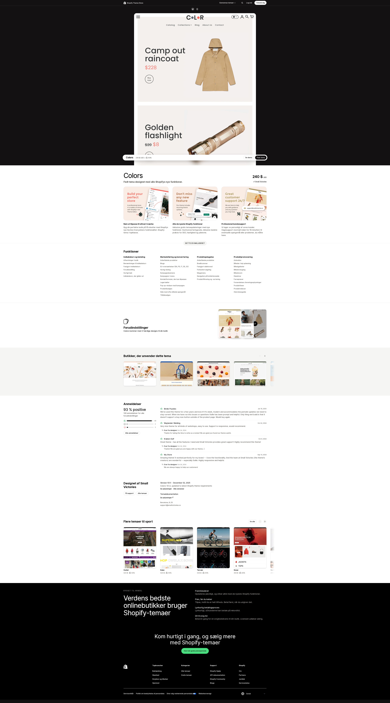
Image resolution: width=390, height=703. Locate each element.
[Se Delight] (229, 323)
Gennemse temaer (226, 3)
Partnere (242, 675)
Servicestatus (244, 683)
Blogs (212, 683)
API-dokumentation (217, 675)
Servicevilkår (129, 694)
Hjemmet (155, 683)
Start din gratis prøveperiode (195, 651)
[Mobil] (197, 9)
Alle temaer (142, 493)
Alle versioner (178, 489)
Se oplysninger (166, 489)
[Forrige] (260, 356)
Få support (129, 493)
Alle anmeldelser (131, 433)
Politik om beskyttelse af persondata (150, 694)
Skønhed (155, 675)
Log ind (249, 3)
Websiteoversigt (205, 694)
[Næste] (264, 356)
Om (240, 671)
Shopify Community (217, 679)
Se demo (248, 158)
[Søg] (242, 2)
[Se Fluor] (242, 323)
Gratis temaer (186, 675)
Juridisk (242, 679)
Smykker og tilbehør (160, 679)
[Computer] (192, 9)
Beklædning (157, 671)
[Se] (140, 374)
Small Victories (260, 182)
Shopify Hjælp (215, 671)
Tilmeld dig (260, 3)
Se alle (252, 522)
